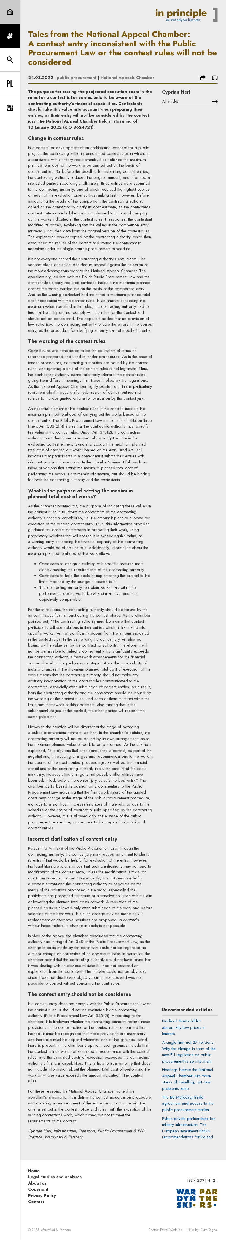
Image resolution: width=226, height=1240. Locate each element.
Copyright (38, 1189)
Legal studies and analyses (55, 1177)
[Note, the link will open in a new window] (197, 1198)
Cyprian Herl (176, 92)
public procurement (76, 78)
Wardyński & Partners (56, 1229)
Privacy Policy (42, 1196)
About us (37, 1183)
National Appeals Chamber (127, 78)
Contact (36, 1202)
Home (34, 1171)
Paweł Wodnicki (171, 1229)
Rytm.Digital (209, 1229)
